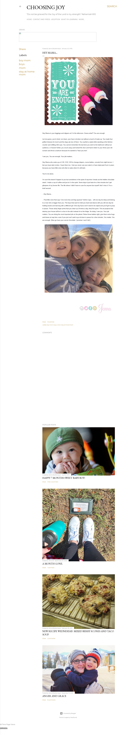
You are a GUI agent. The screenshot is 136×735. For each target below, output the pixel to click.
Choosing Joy (46, 7)
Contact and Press (41, 19)
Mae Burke (73, 717)
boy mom (25, 60)
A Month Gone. (52, 563)
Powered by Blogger (69, 713)
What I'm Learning (69, 19)
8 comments (51, 700)
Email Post (50, 322)
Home (29, 19)
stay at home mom (67, 325)
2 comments (51, 638)
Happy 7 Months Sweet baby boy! (63, 477)
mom (22, 67)
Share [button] (22, 49)
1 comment (50, 567)
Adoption (55, 19)
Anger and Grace (54, 696)
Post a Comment (52, 482)
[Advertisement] (78, 404)
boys (22, 64)
